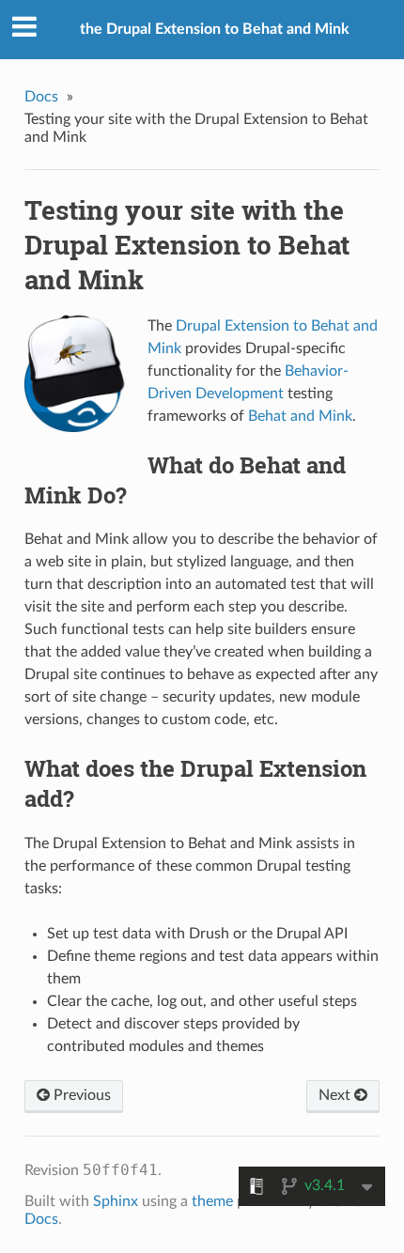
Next (336, 1095)
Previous (80, 1095)
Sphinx (115, 1201)
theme (212, 1201)
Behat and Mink (300, 416)
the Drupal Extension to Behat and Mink (215, 29)
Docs (41, 96)
